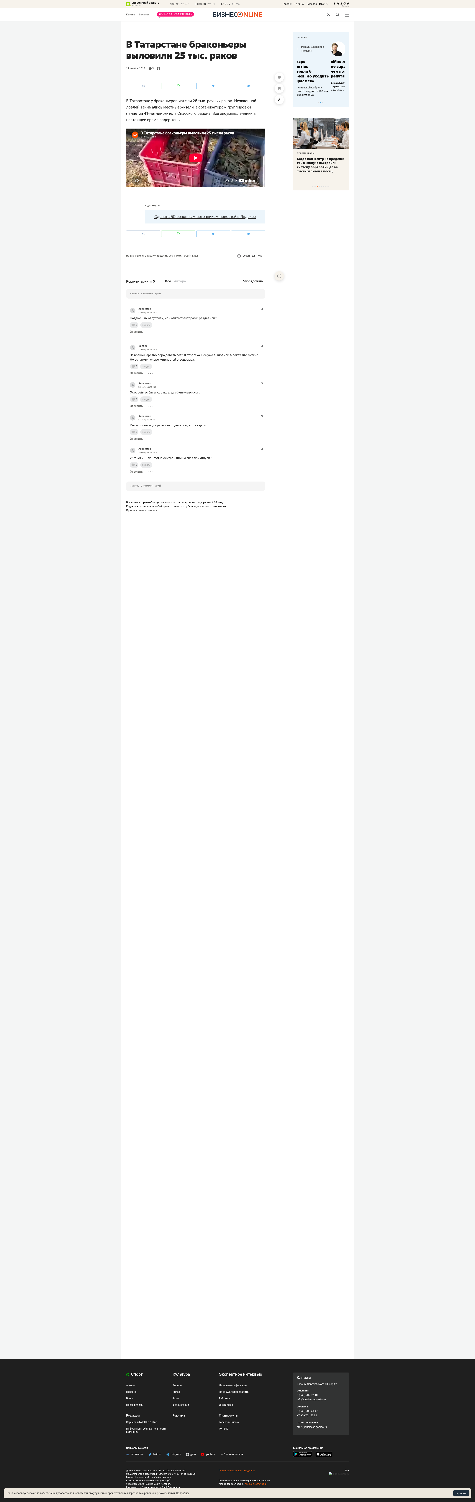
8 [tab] (325, 186)
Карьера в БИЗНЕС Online (141, 1422)
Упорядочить (253, 281)
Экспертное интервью (240, 1374)
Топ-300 (223, 1428)
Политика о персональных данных (237, 1470)
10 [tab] (328, 186)
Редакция (133, 1415)
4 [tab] (317, 186)
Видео (176, 1391)
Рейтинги (224, 1398)
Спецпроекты (228, 1415)
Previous (298, 102)
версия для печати (253, 255)
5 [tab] (319, 186)
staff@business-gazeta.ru (312, 1426)
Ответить (136, 331)
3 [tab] (322, 102)
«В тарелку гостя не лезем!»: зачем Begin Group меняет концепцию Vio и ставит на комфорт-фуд (320, 165)
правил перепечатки (255, 1484)
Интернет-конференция (233, 1385)
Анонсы (177, 1385)
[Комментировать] (279, 77)
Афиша (130, 1385)
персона (302, 37)
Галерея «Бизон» (229, 1422)
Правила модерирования (141, 510)
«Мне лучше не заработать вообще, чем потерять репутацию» (319, 69)
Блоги (129, 1398)
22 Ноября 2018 (135, 68)
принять (461, 1493)
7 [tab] (323, 186)
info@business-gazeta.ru (311, 1399)
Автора (180, 281)
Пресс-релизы (134, 1404)
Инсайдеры (226, 1404)
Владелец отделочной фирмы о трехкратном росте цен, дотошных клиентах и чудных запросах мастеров (320, 86)
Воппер (143, 345)
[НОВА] (175, 15)
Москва (312, 3)
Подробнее (182, 1493)
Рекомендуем (306, 153)
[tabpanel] (321, 66)
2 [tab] (320, 102)
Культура (181, 1374)
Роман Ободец (324, 46)
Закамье (144, 14)
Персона (131, 1391)
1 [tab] (318, 102)
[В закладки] (279, 88)
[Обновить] (279, 276)
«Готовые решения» (327, 50)
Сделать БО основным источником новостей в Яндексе (205, 216)
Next (345, 102)
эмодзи (146, 325)
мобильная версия (232, 1454)
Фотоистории (181, 1404)
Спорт (136, 1374)
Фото (176, 1398)
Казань (288, 3)
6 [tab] (321, 186)
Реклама (179, 1415)
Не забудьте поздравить (234, 1391)
